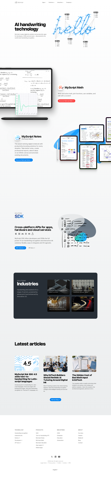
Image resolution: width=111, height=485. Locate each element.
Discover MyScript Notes (23, 160)
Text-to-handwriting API (42, 435)
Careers (80, 435)
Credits (59, 463)
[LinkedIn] (55, 457)
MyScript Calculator (41, 442)
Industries (60, 2)
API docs (31, 248)
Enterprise (59, 435)
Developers (18, 440)
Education (60, 438)
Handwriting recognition (21, 433)
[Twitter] (52, 457)
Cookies (65, 463)
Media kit (80, 438)
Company (68, 2)
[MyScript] (21, 2)
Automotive (60, 440)
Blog (79, 440)
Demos (17, 438)
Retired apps (39, 447)
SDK (37, 433)
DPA (70, 463)
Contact (80, 442)
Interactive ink (18, 435)
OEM (58, 433)
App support (39, 445)
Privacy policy (51, 463)
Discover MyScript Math (66, 101)
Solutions (51, 2)
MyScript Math (40, 440)
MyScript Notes (40, 438)
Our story (80, 433)
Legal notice (43, 463)
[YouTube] (59, 457)
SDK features (19, 248)
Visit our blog (55, 399)
